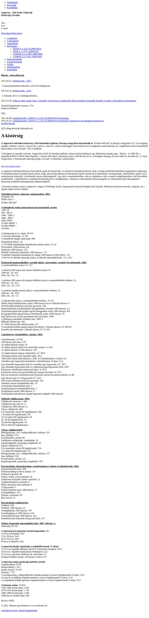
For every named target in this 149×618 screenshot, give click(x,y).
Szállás (10, 64)
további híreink (8, 123)
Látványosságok (14, 62)
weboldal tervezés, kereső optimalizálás (19, 610)
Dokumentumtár (14, 59)
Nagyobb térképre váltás (10, 166)
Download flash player (11, 33)
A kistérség (12, 38)
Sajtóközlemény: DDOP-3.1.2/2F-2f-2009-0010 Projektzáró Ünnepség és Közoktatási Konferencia (58, 121)
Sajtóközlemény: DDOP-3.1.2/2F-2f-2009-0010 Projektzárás (41, 118)
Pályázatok (12, 46)
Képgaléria (12, 69)
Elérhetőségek (13, 67)
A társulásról (12, 41)
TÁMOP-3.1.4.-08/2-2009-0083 (28, 54)
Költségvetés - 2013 (22, 81)
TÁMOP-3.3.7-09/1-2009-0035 (27, 56)
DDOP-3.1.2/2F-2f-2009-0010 (27, 48)
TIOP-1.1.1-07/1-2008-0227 (26, 51)
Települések (12, 43)
